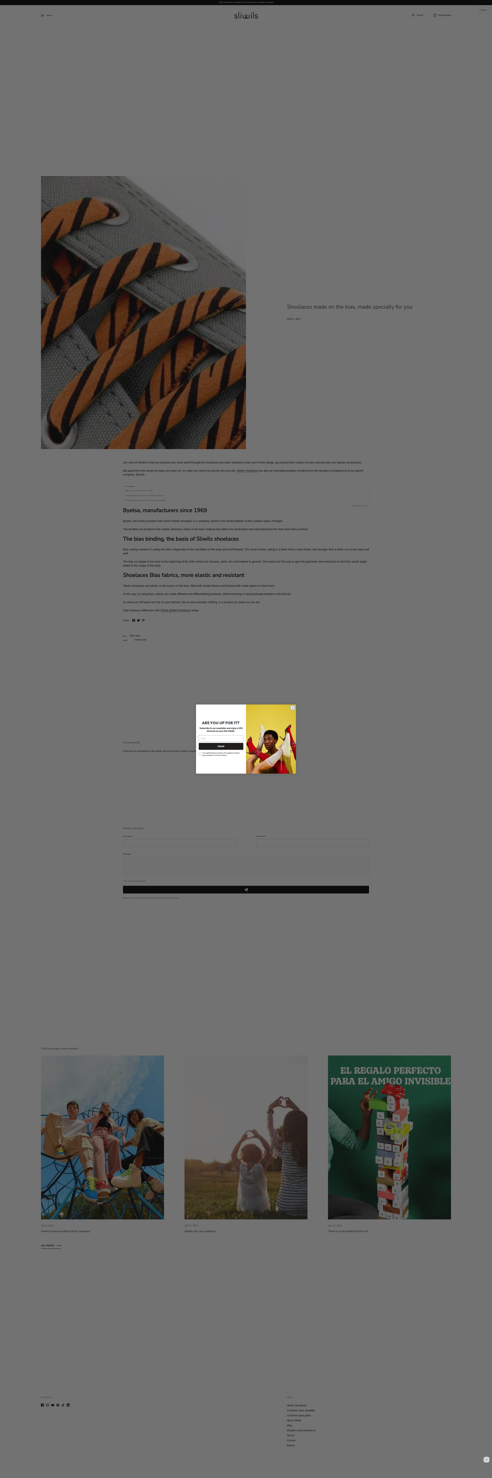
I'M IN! (221, 746)
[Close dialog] (292, 708)
